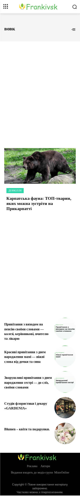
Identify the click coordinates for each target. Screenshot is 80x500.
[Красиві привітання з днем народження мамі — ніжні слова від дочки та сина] (65, 356)
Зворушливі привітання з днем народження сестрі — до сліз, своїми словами (28, 382)
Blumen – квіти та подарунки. (27, 429)
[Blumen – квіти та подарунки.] (65, 433)
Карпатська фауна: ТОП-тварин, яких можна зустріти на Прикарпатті (38, 203)
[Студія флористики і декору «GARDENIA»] (65, 408)
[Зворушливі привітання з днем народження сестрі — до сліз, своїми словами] (65, 382)
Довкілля (15, 190)
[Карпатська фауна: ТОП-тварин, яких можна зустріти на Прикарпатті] (40, 166)
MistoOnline (61, 472)
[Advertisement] (40, 90)
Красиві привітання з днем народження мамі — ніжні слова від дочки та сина (25, 356)
